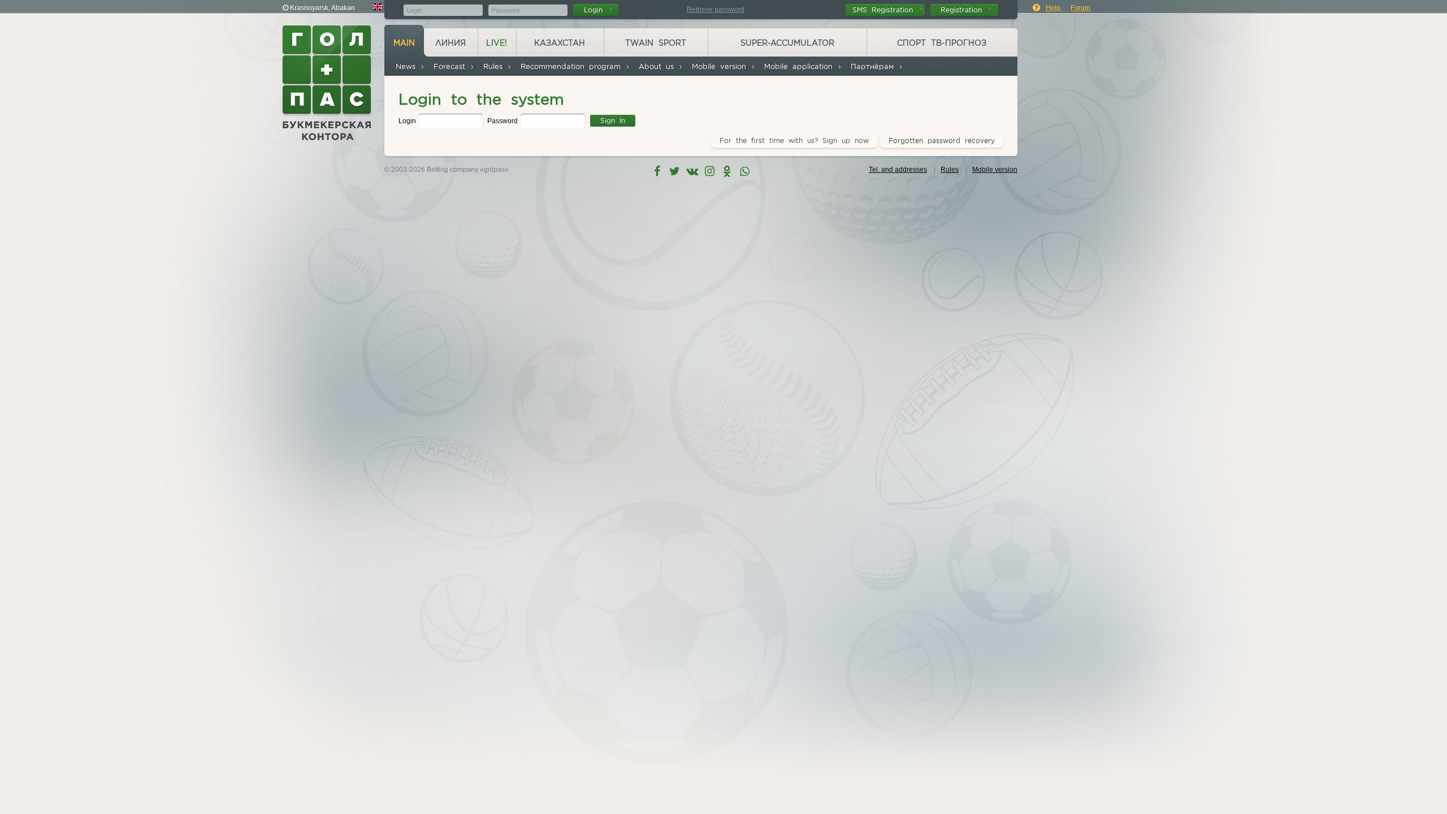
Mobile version (721, 66)
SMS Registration (884, 10)
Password (503, 121)
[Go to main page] (328, 83)
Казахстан (559, 42)
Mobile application (800, 66)
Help (1054, 8)
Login (595, 10)
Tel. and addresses (898, 170)
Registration (963, 10)
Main (404, 42)
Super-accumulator (787, 42)
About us (658, 66)
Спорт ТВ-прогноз (941, 42)
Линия (450, 42)
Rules (495, 66)
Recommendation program (573, 66)
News (408, 66)
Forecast (452, 66)
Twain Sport (655, 42)
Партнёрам (874, 66)
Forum (1080, 8)
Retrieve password (715, 10)
